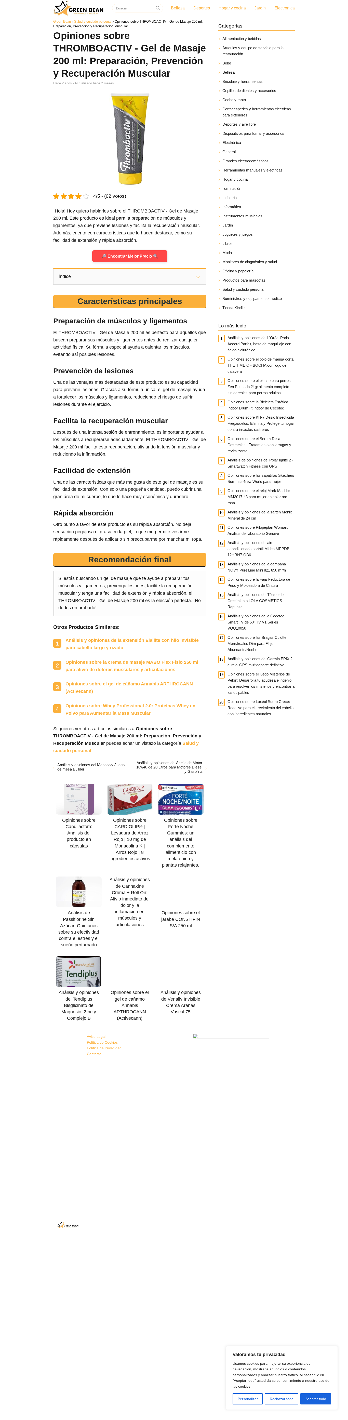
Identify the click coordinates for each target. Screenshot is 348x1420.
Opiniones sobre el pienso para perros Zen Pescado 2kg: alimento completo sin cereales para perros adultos (259, 386)
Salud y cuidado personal (243, 289)
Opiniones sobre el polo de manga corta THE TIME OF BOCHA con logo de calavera (260, 365)
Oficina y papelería (237, 271)
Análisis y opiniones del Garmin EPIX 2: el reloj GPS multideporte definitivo (260, 662)
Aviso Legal (96, 1036)
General (229, 152)
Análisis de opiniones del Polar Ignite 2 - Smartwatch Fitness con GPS (260, 463)
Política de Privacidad (104, 1048)
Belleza (178, 8)
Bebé (226, 63)
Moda (227, 252)
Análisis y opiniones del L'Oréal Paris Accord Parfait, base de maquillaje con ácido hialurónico (259, 344)
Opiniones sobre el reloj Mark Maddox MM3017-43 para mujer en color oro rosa (259, 496)
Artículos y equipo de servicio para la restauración (253, 51)
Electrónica (284, 8)
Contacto (94, 1054)
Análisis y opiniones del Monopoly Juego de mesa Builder (91, 767)
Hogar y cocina (232, 8)
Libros (227, 243)
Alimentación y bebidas (241, 38)
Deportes (201, 8)
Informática (231, 207)
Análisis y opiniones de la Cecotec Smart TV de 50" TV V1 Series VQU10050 (255, 622)
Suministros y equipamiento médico (252, 298)
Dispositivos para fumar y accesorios (253, 133)
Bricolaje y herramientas (242, 81)
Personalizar (248, 1399)
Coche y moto (234, 100)
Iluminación (231, 188)
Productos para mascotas (243, 280)
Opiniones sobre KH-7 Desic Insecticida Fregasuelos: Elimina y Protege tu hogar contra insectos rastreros (260, 423)
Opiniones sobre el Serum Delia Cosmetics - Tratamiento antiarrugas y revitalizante (259, 444)
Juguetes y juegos (237, 234)
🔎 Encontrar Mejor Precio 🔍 (129, 256)
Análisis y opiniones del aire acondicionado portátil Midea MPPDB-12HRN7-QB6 (259, 548)
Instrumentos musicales (242, 216)
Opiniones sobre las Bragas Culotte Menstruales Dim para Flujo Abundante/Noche (256, 643)
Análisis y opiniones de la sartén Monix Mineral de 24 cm (259, 515)
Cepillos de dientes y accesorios (249, 90)
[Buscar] (157, 8)
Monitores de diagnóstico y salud (249, 262)
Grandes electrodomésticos (245, 161)
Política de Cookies (102, 1042)
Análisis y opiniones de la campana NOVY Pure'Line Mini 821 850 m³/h (256, 567)
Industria (229, 197)
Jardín (260, 8)
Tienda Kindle (233, 308)
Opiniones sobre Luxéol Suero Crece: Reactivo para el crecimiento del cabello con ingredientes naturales (260, 707)
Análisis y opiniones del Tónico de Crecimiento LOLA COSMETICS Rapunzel (255, 600)
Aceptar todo (315, 1399)
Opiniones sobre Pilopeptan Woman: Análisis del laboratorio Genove (257, 530)
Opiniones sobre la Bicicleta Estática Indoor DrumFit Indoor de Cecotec (257, 405)
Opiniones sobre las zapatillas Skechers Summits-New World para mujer (260, 478)
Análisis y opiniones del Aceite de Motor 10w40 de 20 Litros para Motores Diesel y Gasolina (169, 767)
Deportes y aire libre (239, 124)
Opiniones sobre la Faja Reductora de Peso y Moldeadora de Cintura (258, 582)
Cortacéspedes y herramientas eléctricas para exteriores (256, 112)
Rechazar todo (281, 1399)
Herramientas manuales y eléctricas (252, 170)
